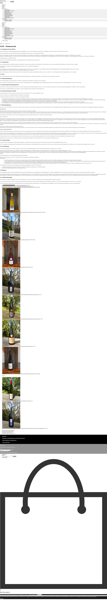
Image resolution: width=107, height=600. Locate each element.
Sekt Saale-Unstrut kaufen (6, 432)
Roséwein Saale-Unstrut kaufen (7, 430)
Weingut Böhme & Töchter (9, 10)
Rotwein (3, 6)
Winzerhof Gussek (7, 13)
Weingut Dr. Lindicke (8, 19)
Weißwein (4, 4)
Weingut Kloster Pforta (8, 15)
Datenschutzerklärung (4, 452)
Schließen (1, 598)
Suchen (12, 1)
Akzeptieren (40, 594)
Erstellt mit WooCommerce (12, 452)
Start (1, 43)
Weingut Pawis (7, 16)
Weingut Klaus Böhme (8, 14)
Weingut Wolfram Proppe (8, 17)
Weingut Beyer (7, 9)
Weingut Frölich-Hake (8, 12)
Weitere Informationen (33, 594)
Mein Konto (4, 454)
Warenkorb (4, 457)
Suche (3, 455)
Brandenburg (4, 18)
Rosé (3, 5)
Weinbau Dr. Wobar (7, 20)
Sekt (3, 7)
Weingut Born (6, 11)
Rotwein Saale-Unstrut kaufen (7, 431)
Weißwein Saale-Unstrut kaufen (7, 433)
